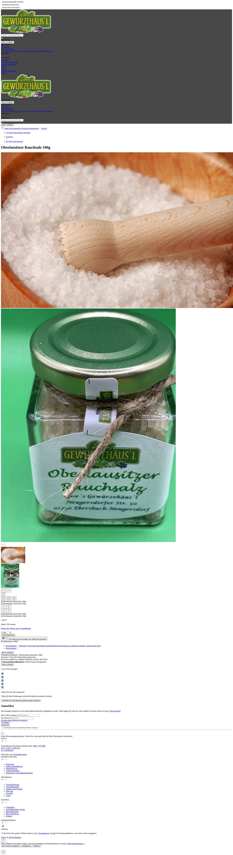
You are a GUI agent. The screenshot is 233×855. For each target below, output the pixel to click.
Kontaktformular (20, 754)
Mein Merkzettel (12, 812)
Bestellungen (48, 51)
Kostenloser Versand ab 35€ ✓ (10, 4)
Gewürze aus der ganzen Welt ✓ (11, 7)
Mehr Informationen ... (76, 844)
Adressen (27, 51)
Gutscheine (10, 807)
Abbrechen (5, 725)
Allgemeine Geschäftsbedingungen (19, 773)
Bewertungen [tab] (11, 648)
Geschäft (9, 793)
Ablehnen (36, 846)
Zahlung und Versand (14, 789)
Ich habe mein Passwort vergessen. (14, 720)
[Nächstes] (4, 544)
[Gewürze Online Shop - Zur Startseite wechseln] (26, 33)
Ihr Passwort (6, 718)
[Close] (3, 594)
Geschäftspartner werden (15, 809)
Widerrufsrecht (11, 769)
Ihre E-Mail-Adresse (9, 715)
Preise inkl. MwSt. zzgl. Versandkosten (16, 628)
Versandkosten (43, 833)
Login (8, 796)
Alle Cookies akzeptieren (10, 846)
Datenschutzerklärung (14, 766)
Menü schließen (7, 42)
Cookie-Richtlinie (12, 771)
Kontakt (9, 816)
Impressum (10, 764)
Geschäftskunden (12, 787)
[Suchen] (2, 38)
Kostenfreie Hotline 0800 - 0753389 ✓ (13, 1)
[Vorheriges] (2, 544)
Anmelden (5, 47)
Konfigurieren (26, 846)
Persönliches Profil (16, 51)
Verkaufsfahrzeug (12, 785)
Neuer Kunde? (115, 711)
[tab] (53, 646)
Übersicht (5, 51)
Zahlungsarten (37, 51)
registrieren (9, 49)
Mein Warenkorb (12, 814)
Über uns (9, 791)
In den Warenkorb (8, 635)
